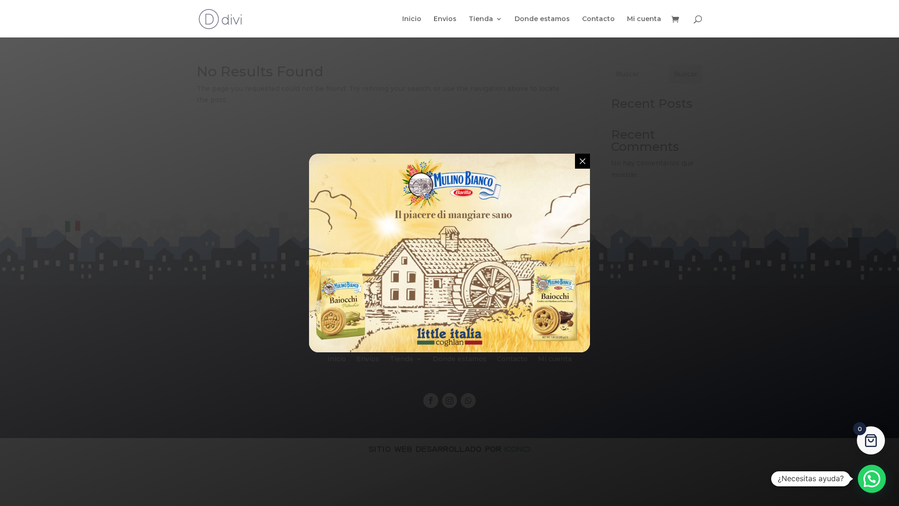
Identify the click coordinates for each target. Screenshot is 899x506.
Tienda (481, 19)
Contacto (598, 19)
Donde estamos (542, 19)
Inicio (411, 19)
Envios (445, 19)
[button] (872, 479)
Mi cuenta (644, 19)
